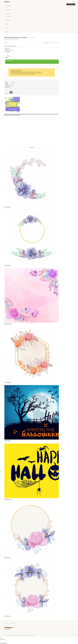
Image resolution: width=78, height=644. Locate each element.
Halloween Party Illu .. (7, 440)
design (16, 114)
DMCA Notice (71, 4)
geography (23, 114)
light (51, 114)
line (47, 114)
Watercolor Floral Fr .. (7, 557)
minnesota (6, 114)
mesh (13, 115)
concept (43, 114)
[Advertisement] (28, 123)
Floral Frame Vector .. (7, 265)
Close (1, 643)
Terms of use (6, 623)
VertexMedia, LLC (14, 635)
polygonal (54, 114)
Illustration (10, 207)
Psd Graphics (8, 20)
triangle (7, 115)
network (36, 114)
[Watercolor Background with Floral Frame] (31, 295)
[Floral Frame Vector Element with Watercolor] (31, 237)
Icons (7, 27)
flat (49, 114)
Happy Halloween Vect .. (8, 499)
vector (13, 114)
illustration (30, 114)
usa (5, 115)
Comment (6, 42)
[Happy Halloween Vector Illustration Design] (31, 471)
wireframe (10, 115)
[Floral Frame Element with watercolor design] (31, 178)
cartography (39, 114)
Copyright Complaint (55, 68)
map (8, 114)
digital (16, 115)
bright (45, 114)
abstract (19, 115)
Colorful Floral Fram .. (7, 382)
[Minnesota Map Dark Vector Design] (51, 42)
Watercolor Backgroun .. (8, 323)
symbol (57, 114)
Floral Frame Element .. (7, 206)
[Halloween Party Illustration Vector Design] (31, 412)
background (19, 114)
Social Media (8, 13)
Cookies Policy (12, 623)
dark (10, 114)
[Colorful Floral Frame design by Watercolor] (31, 354)
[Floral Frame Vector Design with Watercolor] (31, 587)
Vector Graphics (8, 16)
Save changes (5, 643)
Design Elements (11, 266)
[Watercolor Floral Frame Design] (31, 529)
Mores (7, 31)
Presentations (8, 9)
